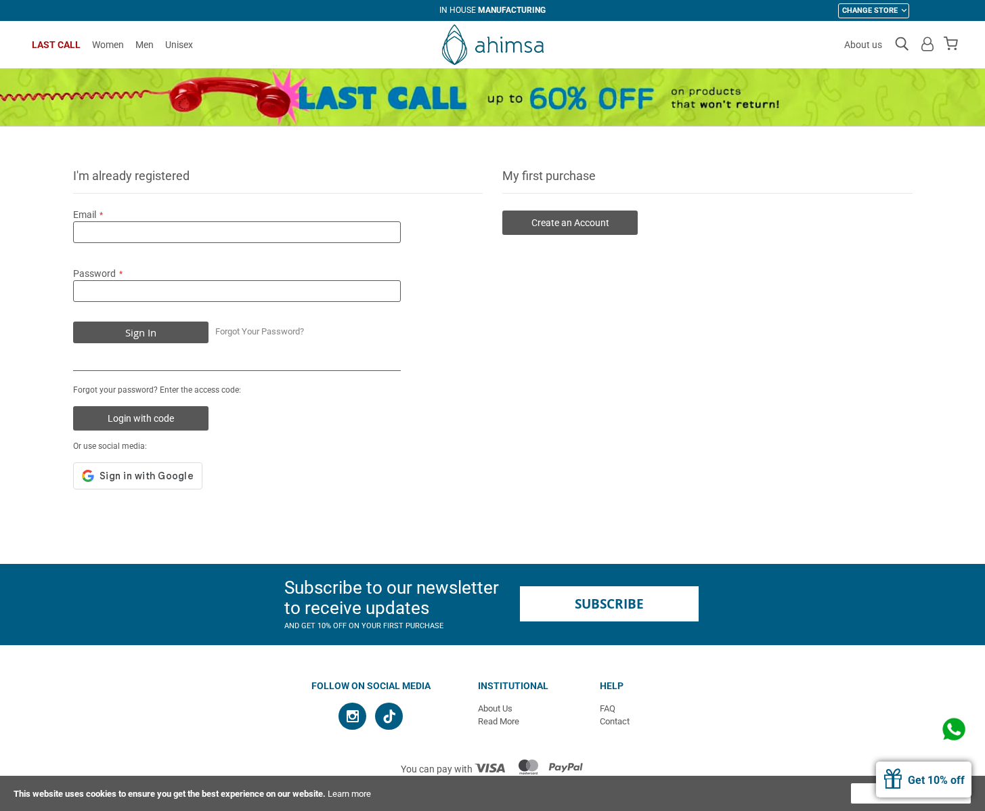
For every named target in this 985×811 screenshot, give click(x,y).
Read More (498, 721)
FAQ (607, 708)
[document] (492, 793)
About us (863, 44)
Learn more (349, 794)
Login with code (141, 418)
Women (108, 44)
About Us (495, 708)
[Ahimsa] (493, 44)
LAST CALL (56, 44)
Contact (615, 721)
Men (144, 44)
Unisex (179, 44)
